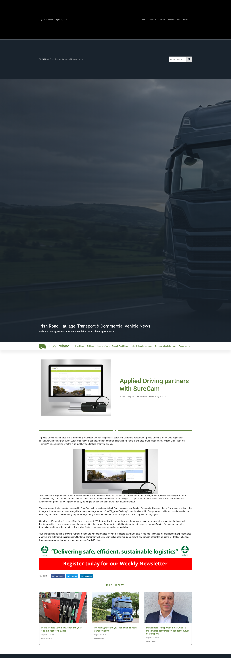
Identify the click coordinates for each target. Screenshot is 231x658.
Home (143, 20)
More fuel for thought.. (53, 59)
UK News (90, 346)
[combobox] (177, 59)
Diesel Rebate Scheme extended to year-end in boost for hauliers (61, 629)
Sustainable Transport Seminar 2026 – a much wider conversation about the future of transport (167, 630)
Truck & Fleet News (120, 346)
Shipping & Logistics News (165, 346)
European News (103, 346)
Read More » (46, 638)
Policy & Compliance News (141, 346)
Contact (162, 20)
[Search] (189, 59)
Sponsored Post (173, 20)
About (151, 20)
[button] (58, 576)
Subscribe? (186, 20)
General (143, 396)
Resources (183, 346)
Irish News (79, 346)
